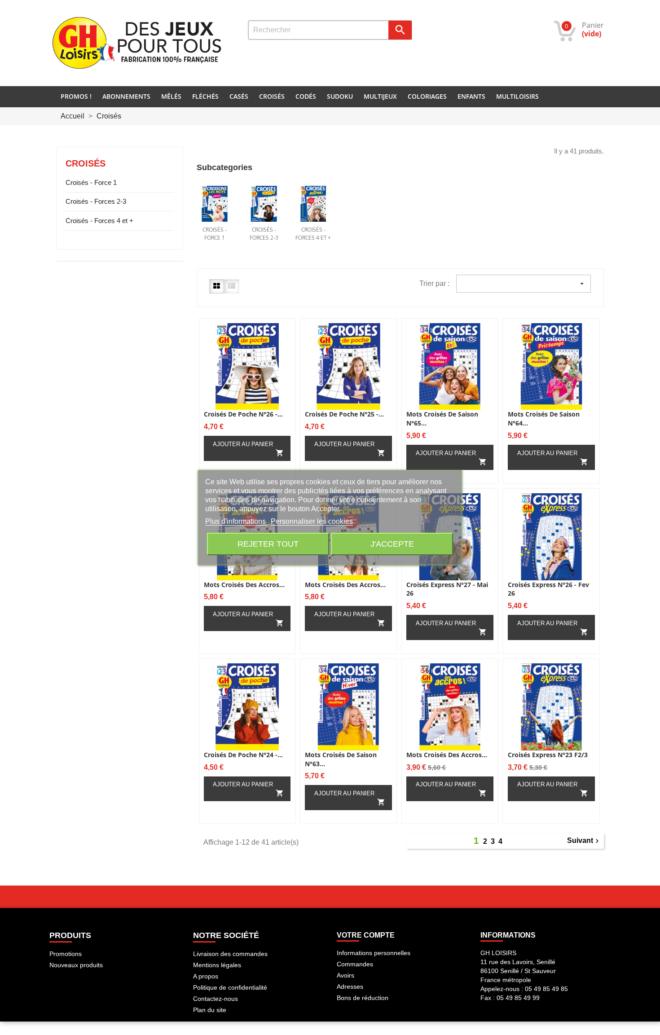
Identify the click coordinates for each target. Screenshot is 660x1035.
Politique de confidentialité (230, 987)
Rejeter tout (268, 543)
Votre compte (366, 935)
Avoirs (345, 975)
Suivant (584, 841)
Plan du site (209, 1009)
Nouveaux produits (76, 965)
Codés (305, 96)
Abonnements (126, 96)
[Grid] (216, 286)
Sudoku (340, 96)
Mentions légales (217, 965)
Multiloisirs (517, 96)
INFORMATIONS (508, 935)
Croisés (272, 96)
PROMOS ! (76, 96)
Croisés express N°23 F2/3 (548, 754)
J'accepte (392, 543)
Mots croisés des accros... (244, 584)
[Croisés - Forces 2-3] (264, 204)
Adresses (350, 986)
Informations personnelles (373, 952)
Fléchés (205, 96)
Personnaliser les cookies (312, 521)
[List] (231, 286)
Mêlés (171, 96)
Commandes (355, 964)
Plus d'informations (236, 521)
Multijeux (380, 96)
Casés (238, 96)
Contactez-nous (215, 998)
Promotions (65, 953)
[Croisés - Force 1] (215, 204)
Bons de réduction (362, 997)
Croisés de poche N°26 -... (243, 414)
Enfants (471, 96)
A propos (205, 976)
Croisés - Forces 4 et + (99, 220)
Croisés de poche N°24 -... (243, 754)
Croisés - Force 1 (91, 182)
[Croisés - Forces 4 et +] (313, 204)
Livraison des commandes (230, 953)
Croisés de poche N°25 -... (344, 414)
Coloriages (427, 96)
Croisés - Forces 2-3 (96, 201)
